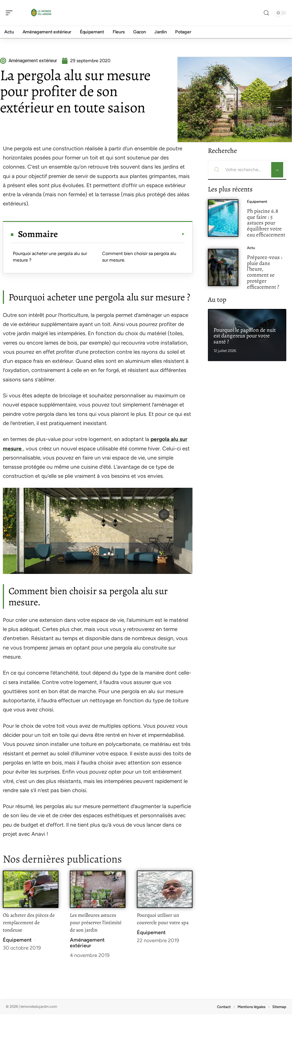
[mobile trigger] (10, 13)
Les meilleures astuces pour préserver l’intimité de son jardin (95, 922)
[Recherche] (266, 13)
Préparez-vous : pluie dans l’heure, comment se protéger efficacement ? (264, 272)
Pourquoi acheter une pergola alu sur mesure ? (50, 256)
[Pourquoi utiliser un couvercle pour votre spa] (164, 889)
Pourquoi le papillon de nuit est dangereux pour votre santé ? (245, 336)
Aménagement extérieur (87, 942)
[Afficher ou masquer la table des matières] (121, 234)
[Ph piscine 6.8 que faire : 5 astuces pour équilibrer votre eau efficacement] (223, 218)
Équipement (17, 940)
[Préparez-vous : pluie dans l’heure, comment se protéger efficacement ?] (223, 267)
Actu (251, 248)
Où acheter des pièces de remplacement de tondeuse (29, 922)
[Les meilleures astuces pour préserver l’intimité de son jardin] (97, 889)
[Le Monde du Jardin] (41, 13)
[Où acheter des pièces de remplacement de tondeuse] (30, 889)
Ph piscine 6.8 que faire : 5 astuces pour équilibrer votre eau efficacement (266, 222)
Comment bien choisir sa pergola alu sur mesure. (139, 256)
